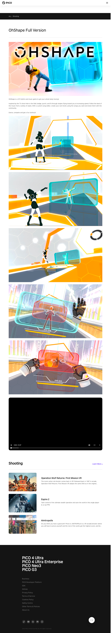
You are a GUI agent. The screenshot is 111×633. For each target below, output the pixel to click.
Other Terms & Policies (31, 606)
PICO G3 (29, 569)
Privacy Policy (27, 592)
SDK (23, 586)
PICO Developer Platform (32, 582)
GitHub (25, 589)
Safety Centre (27, 603)
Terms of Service (28, 596)
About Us (25, 610)
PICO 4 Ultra (32, 557)
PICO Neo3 (31, 565)
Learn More (96, 464)
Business (25, 579)
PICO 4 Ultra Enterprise (42, 561)
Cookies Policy (27, 599)
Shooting (16, 16)
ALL (10, 16)
